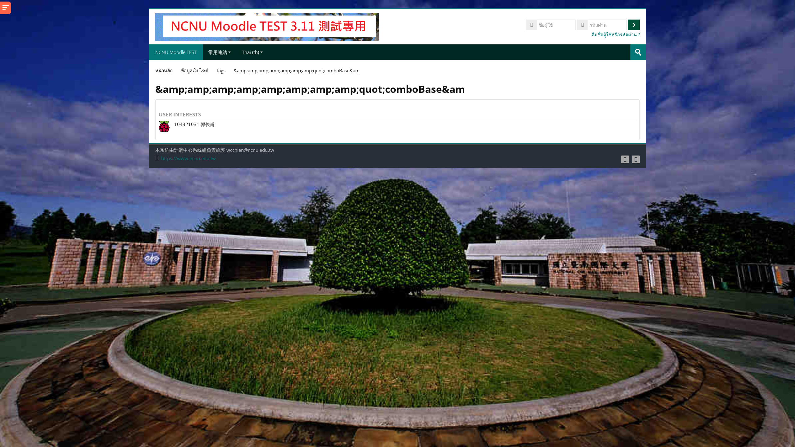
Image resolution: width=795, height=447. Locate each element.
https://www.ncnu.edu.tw (188, 158)
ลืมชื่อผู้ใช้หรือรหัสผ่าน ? (616, 34)
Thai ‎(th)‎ (250, 52)
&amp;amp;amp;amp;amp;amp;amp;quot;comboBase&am (297, 70)
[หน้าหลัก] (267, 26)
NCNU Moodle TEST (176, 52)
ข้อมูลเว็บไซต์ (194, 70)
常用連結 (217, 52)
